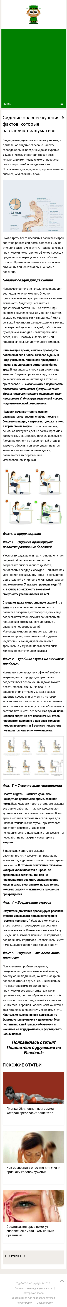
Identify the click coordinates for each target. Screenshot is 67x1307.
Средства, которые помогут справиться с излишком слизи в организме (30, 1231)
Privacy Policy (24, 1302)
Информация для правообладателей (33, 1297)
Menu (7, 104)
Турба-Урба (23, 1283)
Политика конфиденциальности (33, 1288)
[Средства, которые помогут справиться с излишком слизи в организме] (33, 1206)
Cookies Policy (45, 1302)
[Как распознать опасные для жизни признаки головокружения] (33, 1147)
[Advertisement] (33, 64)
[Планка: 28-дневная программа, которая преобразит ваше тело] (33, 1088)
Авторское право (33, 1293)
